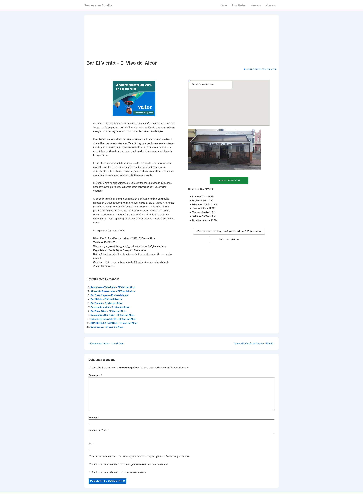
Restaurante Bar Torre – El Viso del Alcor (112, 315)
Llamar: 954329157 (229, 180)
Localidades (238, 5)
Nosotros (256, 5)
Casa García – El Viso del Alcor (107, 327)
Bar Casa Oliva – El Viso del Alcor (108, 311)
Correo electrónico (98, 430)
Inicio (224, 5)
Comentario (95, 375)
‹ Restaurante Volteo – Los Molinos (106, 343)
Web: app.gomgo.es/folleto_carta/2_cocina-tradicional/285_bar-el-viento (229, 231)
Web (91, 443)
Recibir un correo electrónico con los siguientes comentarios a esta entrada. (130, 464)
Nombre (93, 417)
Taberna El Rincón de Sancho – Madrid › (254, 343)
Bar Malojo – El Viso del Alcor (106, 299)
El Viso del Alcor (268, 69)
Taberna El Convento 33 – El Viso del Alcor (113, 319)
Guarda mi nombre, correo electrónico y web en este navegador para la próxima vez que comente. (141, 456)
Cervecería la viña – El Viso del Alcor (110, 307)
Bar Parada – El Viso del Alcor (106, 303)
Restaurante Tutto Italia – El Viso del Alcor (112, 287)
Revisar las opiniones (229, 239)
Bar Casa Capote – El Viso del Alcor (109, 295)
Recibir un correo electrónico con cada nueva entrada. (119, 472)
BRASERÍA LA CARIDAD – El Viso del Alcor (113, 323)
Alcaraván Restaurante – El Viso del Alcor (112, 291)
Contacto (271, 5)
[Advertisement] (181, 38)
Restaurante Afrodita (98, 5)
